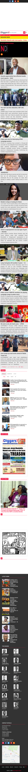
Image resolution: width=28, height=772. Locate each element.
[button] (24, 32)
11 (14, 366)
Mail (24, 767)
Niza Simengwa (5, 716)
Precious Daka (5, 698)
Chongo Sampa (17, 690)
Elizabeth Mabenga (17, 698)
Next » (22, 366)
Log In (10, 35)
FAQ (7, 35)
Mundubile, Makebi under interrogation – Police (14, 40)
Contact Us (16, 767)
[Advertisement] (14, 17)
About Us (11, 767)
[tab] (3, 373)
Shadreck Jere (5, 681)
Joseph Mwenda (5, 654)
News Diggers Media (17, 770)
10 (13, 366)
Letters (3, 767)
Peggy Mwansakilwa (18, 681)
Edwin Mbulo (16, 707)
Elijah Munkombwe (17, 672)
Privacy (20, 767)
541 (19, 366)
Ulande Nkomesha (17, 663)
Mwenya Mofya (5, 672)
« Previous (4, 366)
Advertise (7, 767)
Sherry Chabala (5, 690)
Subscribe (4, 35)
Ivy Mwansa (4, 707)
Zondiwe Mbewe (5, 663)
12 (16, 366)
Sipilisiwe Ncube (17, 654)
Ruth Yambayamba (7, 43)
